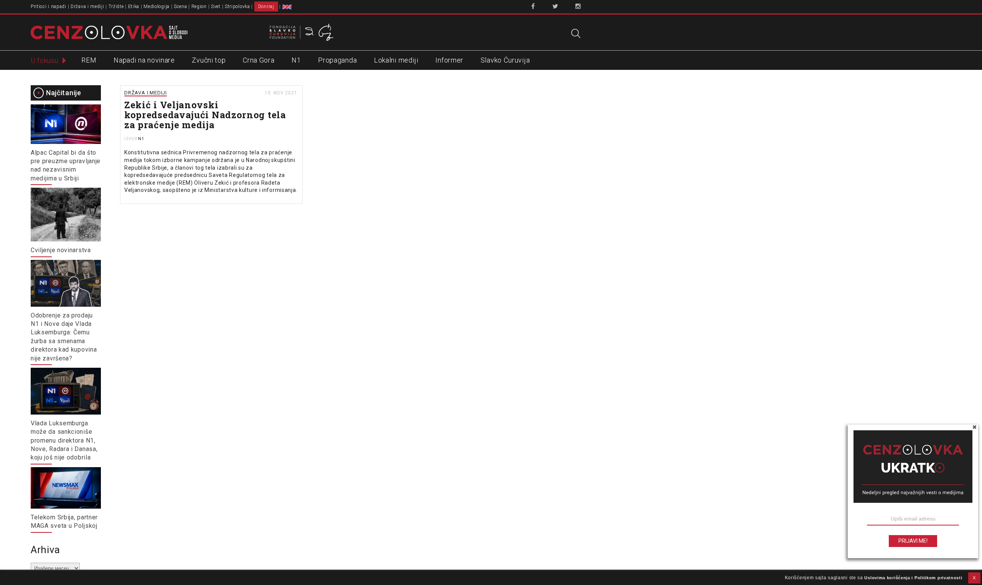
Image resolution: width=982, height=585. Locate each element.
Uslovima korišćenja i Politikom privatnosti (913, 577)
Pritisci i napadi (48, 6)
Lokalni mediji (396, 60)
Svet (216, 6)
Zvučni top (209, 60)
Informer (449, 60)
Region (199, 6)
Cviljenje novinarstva (61, 250)
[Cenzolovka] (109, 32)
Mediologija (156, 6)
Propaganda (337, 60)
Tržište (116, 6)
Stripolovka (237, 6)
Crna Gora (258, 60)
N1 (296, 60)
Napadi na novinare (144, 60)
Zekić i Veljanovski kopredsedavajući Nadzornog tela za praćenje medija (205, 115)
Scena (180, 6)
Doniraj (266, 6)
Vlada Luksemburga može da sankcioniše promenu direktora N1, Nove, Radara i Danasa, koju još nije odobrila (64, 440)
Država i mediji (87, 6)
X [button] (974, 577)
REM (88, 60)
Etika (134, 6)
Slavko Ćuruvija (505, 60)
